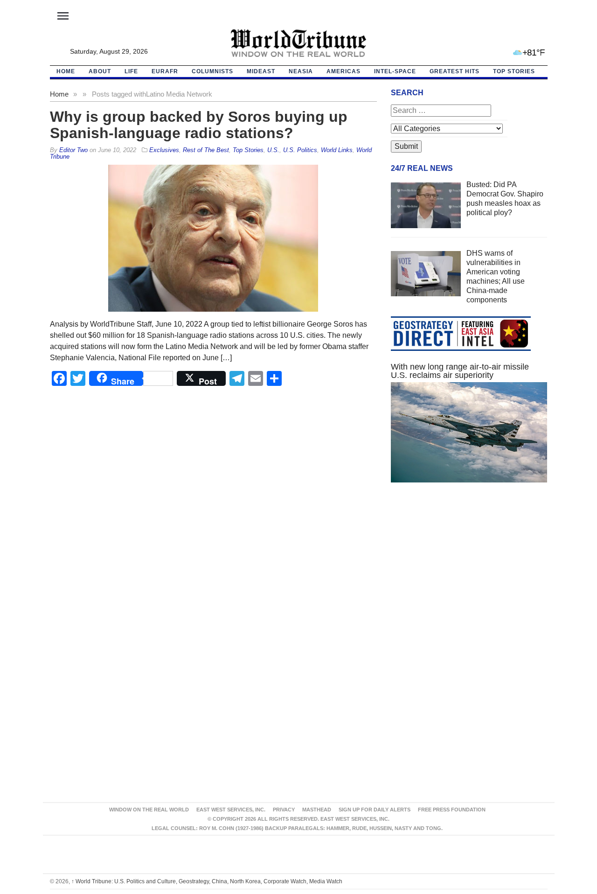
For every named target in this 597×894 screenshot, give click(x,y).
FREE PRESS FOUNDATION (452, 809)
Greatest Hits (454, 71)
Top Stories (514, 71)
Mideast (261, 71)
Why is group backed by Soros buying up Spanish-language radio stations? (198, 124)
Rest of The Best (206, 150)
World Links (337, 150)
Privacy (284, 809)
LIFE (131, 71)
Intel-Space (395, 71)
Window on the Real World (149, 809)
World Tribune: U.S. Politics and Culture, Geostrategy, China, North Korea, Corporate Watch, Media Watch (206, 881)
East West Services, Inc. (230, 809)
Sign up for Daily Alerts (374, 809)
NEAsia (301, 71)
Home (59, 94)
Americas (343, 71)
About (100, 71)
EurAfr (165, 71)
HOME (65, 71)
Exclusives (164, 150)
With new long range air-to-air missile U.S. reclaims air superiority (460, 371)
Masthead (316, 809)
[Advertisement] (469, 578)
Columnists (212, 71)
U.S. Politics (300, 150)
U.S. (273, 150)
